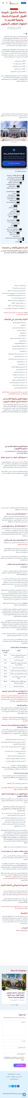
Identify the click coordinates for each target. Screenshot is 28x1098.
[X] (15, 1086)
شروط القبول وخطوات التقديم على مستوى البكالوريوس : (14, 183)
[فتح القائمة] (3, 3)
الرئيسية (8, 1077)
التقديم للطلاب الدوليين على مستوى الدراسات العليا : (14, 234)
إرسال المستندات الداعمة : (12, 226)
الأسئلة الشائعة (11, 1074)
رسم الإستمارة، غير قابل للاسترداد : (13, 207)
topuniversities (23, 931)
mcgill (17, 931)
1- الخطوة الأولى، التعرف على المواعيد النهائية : (13, 188)
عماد (17, 27)
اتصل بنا (18, 1074)
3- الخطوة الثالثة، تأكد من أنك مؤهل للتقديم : (12, 196)
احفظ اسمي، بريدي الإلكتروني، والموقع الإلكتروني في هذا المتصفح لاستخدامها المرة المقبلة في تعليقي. (13, 1059)
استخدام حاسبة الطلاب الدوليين (19, 893)
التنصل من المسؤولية (16, 1077)
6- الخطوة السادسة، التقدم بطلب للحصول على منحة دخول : (13, 213)
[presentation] (14, 982)
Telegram (24, 3)
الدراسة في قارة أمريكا (14, 9)
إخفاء (17, 171)
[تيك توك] (10, 1086)
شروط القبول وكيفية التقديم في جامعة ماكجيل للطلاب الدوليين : (15, 180)
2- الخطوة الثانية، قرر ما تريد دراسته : (12, 192)
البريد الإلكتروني (21, 1047)
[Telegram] (24, 1094)
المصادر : (18, 242)
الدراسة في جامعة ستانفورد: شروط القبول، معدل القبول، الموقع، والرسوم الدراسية (15, 995)
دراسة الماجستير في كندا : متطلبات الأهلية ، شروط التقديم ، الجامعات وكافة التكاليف (14, 393)
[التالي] (4, 989)
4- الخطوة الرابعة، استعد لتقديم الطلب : (13, 199)
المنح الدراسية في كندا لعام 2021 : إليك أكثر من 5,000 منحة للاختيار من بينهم (14, 788)
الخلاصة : (21, 240)
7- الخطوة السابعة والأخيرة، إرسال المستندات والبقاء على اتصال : (13, 222)
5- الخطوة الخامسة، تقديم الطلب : (12, 203)
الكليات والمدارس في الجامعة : (15, 177)
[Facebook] (18, 1086)
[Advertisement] (14, 99)
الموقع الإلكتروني (21, 1054)
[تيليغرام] (12, 1086)
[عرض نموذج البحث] (6, 3)
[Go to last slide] (24, 989)
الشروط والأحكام (14, 1079)
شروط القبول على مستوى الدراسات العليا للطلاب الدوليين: (14, 230)
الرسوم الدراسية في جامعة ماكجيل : (14, 238)
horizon (9, 783)
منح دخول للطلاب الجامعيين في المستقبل (11, 696)
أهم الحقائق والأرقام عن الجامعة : (15, 175)
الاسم (23, 1041)
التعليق (23, 1022)
